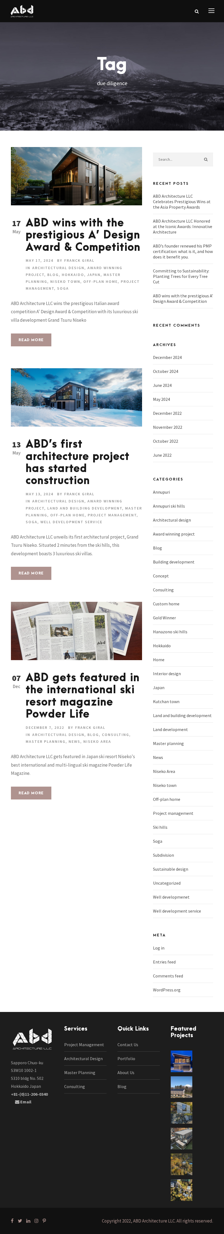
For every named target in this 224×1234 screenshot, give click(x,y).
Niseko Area (97, 741)
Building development (173, 562)
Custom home (166, 603)
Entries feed (164, 962)
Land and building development (84, 508)
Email (25, 1101)
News (74, 741)
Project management (112, 515)
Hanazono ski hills (170, 631)
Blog (53, 274)
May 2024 (161, 399)
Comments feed (168, 976)
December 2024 (167, 357)
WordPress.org (167, 990)
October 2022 (165, 441)
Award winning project (174, 534)
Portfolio (126, 1058)
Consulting (115, 734)
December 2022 (167, 413)
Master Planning (79, 1072)
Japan (94, 274)
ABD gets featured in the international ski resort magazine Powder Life (83, 696)
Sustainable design (170, 869)
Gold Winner (164, 617)
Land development (170, 729)
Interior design (167, 673)
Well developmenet (171, 897)
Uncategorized (167, 883)
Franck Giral (79, 260)
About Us (125, 1072)
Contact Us (127, 1044)
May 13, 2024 (39, 493)
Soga (63, 288)
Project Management (84, 1044)
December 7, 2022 (45, 727)
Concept (161, 576)
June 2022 (162, 455)
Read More (31, 340)
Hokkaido (73, 274)
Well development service (71, 521)
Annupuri (161, 492)
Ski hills (160, 827)
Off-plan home (100, 281)
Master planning (46, 741)
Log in (158, 948)
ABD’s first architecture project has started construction (77, 463)
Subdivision (163, 855)
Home (158, 659)
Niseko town (65, 281)
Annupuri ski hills (169, 506)
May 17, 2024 (39, 260)
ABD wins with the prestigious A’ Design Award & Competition (83, 235)
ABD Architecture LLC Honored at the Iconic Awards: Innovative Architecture (182, 226)
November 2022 (167, 427)
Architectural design (58, 267)
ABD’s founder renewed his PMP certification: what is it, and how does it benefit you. (183, 251)
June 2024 (162, 385)
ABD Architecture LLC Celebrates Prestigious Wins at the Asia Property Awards (182, 201)
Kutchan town (166, 701)
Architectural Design (83, 1058)
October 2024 (165, 371)
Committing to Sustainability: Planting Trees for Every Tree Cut (181, 276)
